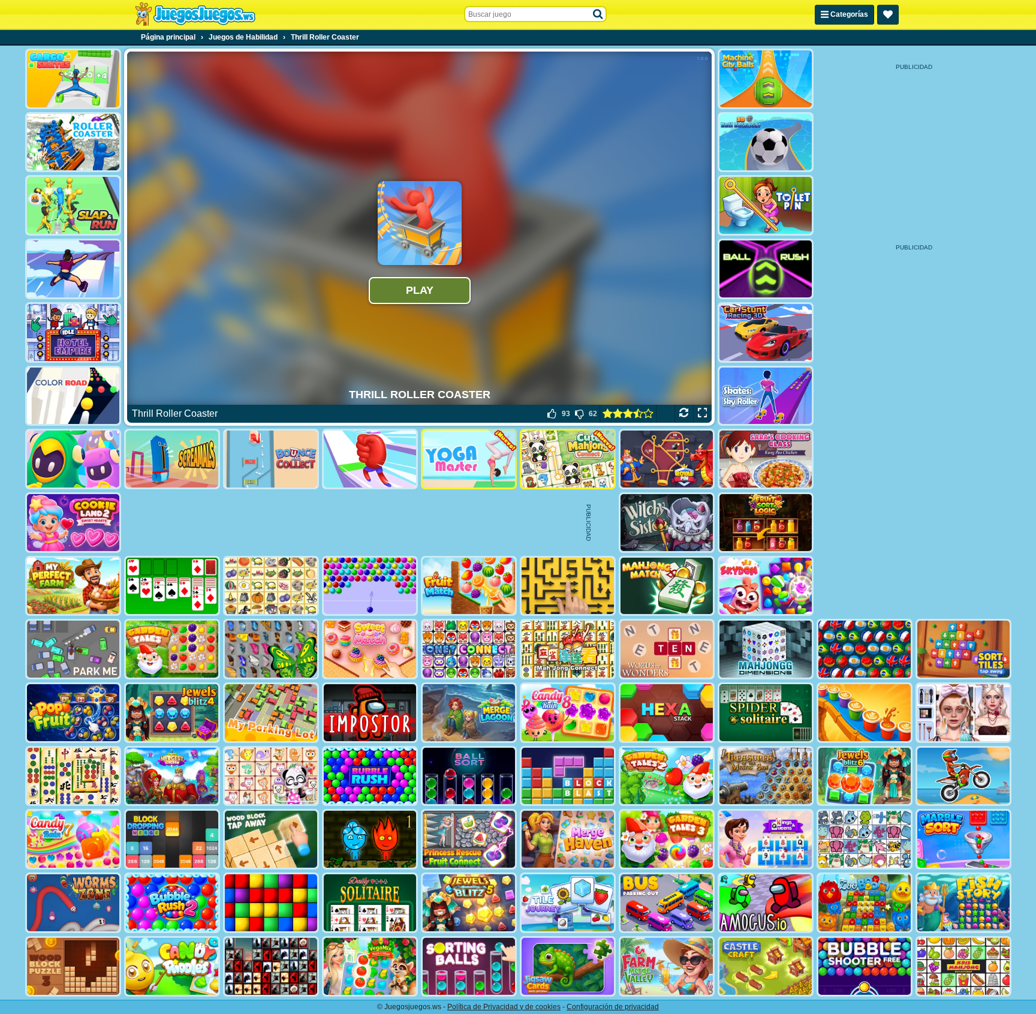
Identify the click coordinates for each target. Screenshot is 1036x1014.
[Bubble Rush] (370, 776)
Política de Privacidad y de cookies (504, 1007)
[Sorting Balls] (469, 966)
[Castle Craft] (766, 966)
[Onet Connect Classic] (469, 649)
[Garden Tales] (172, 649)
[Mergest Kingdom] (172, 776)
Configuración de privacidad (613, 1007)
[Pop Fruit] (73, 712)
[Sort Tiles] (963, 649)
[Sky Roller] (73, 269)
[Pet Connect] (864, 839)
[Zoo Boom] (864, 902)
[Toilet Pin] (766, 205)
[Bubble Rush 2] (172, 902)
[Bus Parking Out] (667, 902)
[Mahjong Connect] (568, 649)
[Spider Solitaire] (766, 712)
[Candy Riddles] (172, 966)
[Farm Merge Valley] (667, 966)
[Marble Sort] (963, 839)
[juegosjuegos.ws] (195, 14)
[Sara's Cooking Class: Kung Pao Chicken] (766, 459)
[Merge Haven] (568, 839)
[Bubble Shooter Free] (864, 966)
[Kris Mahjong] (271, 586)
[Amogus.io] (766, 902)
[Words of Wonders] (667, 649)
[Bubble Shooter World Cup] (864, 649)
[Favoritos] (888, 15)
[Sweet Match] (370, 649)
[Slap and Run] (73, 205)
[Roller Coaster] (73, 142)
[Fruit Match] (469, 586)
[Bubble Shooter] (370, 586)
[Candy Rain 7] (73, 839)
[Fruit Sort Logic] (766, 522)
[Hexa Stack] (667, 712)
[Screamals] (172, 459)
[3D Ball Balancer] (766, 142)
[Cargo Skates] (73, 79)
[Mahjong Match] (667, 586)
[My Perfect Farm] (73, 586)
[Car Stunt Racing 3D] (766, 332)
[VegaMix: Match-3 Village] (370, 966)
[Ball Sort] (469, 776)
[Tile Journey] (568, 902)
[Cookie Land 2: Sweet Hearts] (73, 522)
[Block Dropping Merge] (172, 839)
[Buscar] (598, 14)
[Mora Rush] (370, 459)
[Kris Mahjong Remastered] (963, 966)
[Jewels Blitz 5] (469, 902)
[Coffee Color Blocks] (864, 712)
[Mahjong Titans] (73, 776)
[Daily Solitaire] (370, 902)
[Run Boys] (73, 459)
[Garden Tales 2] (667, 776)
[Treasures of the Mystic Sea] (766, 776)
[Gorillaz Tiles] (271, 966)
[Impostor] (370, 712)
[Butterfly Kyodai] (271, 649)
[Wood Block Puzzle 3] (73, 966)
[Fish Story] (963, 902)
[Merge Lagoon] (469, 712)
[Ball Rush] (766, 269)
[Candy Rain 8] (568, 712)
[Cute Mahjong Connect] (568, 459)
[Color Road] (73, 396)
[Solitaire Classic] (172, 586)
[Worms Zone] (73, 902)
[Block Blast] (568, 776)
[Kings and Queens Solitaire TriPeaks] (766, 839)
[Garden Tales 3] (667, 839)
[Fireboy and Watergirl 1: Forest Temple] (370, 839)
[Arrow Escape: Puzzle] (568, 586)
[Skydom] (766, 586)
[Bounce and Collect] (271, 459)
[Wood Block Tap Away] (271, 839)
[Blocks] (271, 902)
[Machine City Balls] (766, 79)
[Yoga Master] (469, 459)
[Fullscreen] (702, 414)
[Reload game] (683, 414)
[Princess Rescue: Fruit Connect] (469, 839)
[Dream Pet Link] (271, 776)
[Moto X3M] (963, 776)
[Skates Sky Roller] (766, 396)
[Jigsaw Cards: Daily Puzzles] (568, 966)
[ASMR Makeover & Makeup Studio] (963, 712)
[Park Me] (73, 649)
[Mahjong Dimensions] (766, 649)
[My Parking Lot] (271, 712)
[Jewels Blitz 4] (172, 712)
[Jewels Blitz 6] (864, 776)
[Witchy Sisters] (667, 522)
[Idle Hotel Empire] (73, 332)
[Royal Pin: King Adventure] (667, 459)
